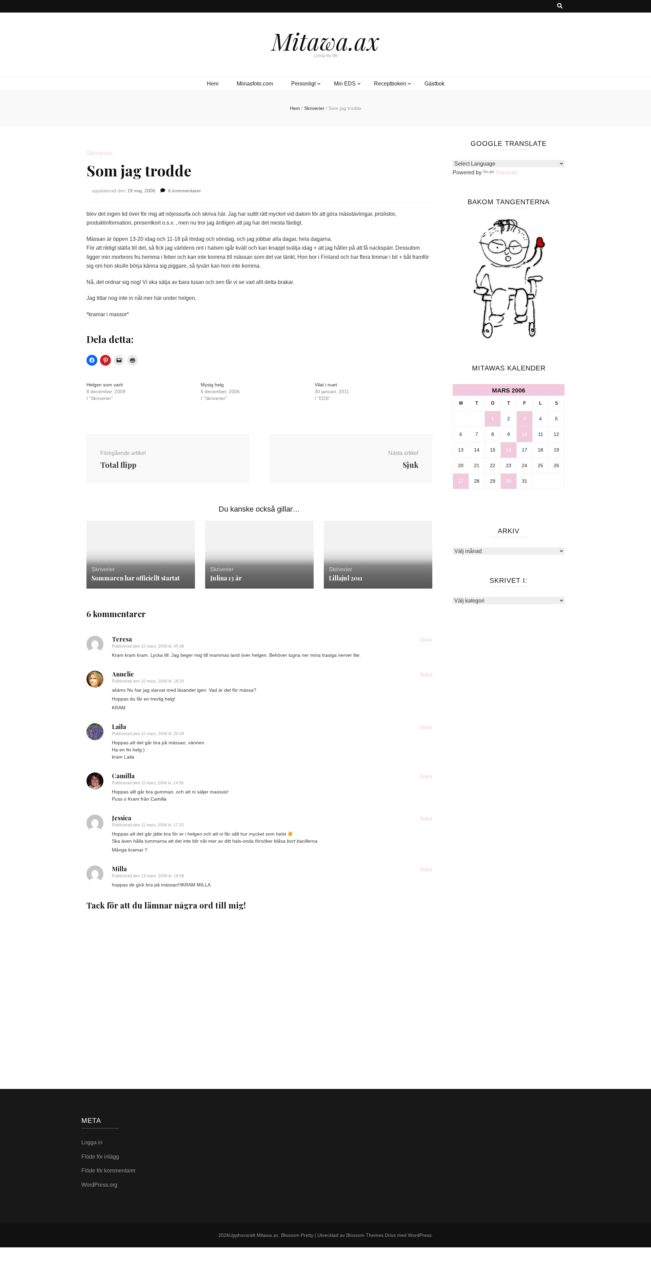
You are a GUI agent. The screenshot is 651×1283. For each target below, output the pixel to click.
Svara (426, 639)
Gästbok (435, 84)
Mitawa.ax (325, 41)
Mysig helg (212, 384)
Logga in (91, 1142)
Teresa (122, 639)
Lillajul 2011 (345, 578)
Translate (506, 172)
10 (524, 434)
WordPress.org (99, 1185)
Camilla (123, 776)
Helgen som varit (104, 384)
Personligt (303, 84)
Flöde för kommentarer (108, 1170)
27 (460, 481)
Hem (212, 84)
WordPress (420, 1235)
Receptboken (390, 84)
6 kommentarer (184, 190)
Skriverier (99, 153)
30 (508, 481)
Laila (119, 727)
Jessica (121, 818)
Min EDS (345, 84)
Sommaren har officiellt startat (136, 578)
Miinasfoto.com (255, 84)
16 (508, 450)
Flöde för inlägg (100, 1157)
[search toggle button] (560, 6)
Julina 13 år (226, 578)
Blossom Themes (364, 1235)
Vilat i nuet (326, 384)
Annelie (123, 674)
